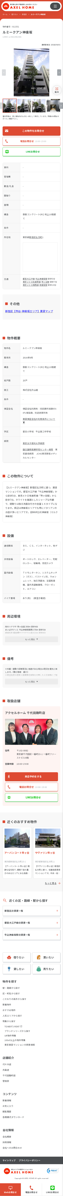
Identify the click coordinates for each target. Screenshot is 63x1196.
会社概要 (7, 1136)
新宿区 (24, 14)
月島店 (6, 1069)
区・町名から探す (11, 993)
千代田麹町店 (9, 1075)
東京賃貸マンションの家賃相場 (20, 1044)
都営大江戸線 (29, 278)
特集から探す (9, 1021)
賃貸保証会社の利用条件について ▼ (39, 420)
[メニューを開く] (55, 6)
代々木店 (7, 1064)
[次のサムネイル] (61, 106)
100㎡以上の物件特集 (15, 1040)
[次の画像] (59, 72)
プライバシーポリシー (29, 1160)
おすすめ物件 (9, 1010)
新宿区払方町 (35, 237)
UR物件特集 (10, 1035)
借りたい (14, 14)
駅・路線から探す (11, 987)
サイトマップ (9, 1160)
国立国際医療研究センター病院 (38, 449)
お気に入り (8, 1105)
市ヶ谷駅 (45, 281)
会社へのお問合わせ (12, 1147)
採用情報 (7, 1142)
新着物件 (7, 1004)
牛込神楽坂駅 (41, 278)
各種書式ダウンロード (13, 1117)
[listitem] (10, 106)
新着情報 (7, 1100)
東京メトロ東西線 (31, 284)
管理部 (6, 1081)
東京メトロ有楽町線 (32, 281)
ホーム (5, 14)
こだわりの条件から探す (14, 999)
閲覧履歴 (7, 1111)
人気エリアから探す (12, 1015)
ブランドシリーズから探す (17, 1031)
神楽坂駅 (43, 284)
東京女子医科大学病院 (33, 443)
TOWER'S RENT (12, 1026)
